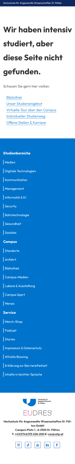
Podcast (10, 330)
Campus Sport (15, 295)
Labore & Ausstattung (20, 286)
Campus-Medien (16, 277)
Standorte (12, 251)
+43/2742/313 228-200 (30, 434)
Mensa (9, 303)
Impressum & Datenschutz (23, 348)
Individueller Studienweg (25, 116)
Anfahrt (10, 259)
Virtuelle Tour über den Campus (31, 110)
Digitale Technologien (20, 171)
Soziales (10, 232)
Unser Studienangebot (24, 103)
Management (14, 189)
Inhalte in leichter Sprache (23, 374)
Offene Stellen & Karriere (26, 122)
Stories (10, 339)
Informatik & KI (15, 197)
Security (11, 206)
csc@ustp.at (55, 434)
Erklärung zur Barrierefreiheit (26, 366)
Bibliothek (14, 97)
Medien (10, 162)
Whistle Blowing (16, 357)
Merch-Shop (13, 322)
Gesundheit (13, 224)
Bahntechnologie (17, 215)
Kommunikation (16, 180)
